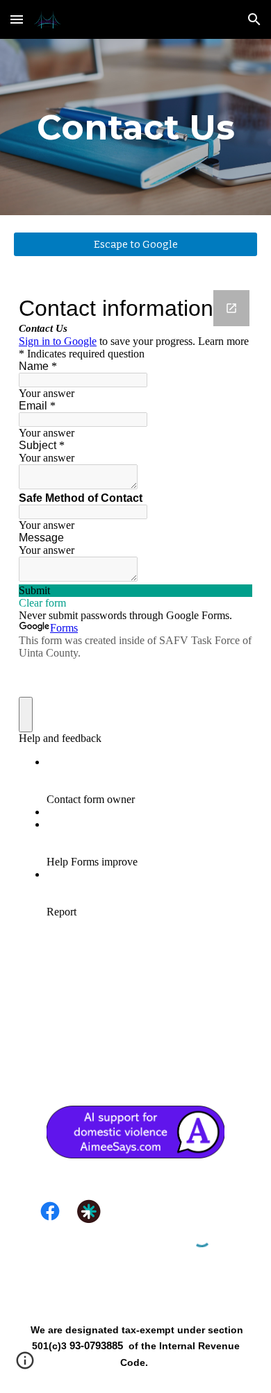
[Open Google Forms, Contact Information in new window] (231, 308)
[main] (135, 127)
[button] (16, 19)
